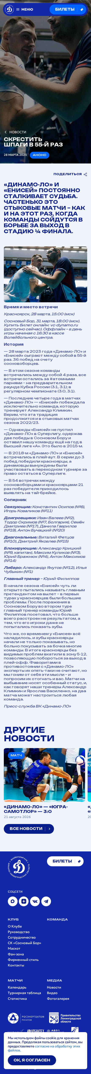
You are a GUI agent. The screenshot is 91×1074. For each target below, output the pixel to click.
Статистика (17, 999)
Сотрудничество (22, 937)
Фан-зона (16, 954)
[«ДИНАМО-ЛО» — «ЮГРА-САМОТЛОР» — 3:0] (44, 783)
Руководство (19, 932)
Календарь (17, 987)
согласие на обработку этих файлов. (44, 1048)
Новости (54, 987)
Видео (52, 993)
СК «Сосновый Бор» (24, 943)
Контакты (16, 965)
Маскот (14, 948)
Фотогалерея (58, 999)
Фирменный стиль (23, 960)
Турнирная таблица (24, 993)
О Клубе (15, 926)
